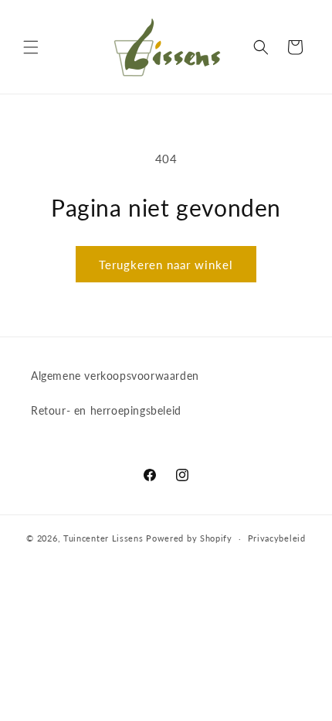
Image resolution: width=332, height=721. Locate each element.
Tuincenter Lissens (103, 538)
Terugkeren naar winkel (166, 265)
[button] (31, 47)
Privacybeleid (277, 538)
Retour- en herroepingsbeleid (106, 410)
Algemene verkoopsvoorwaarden (115, 375)
